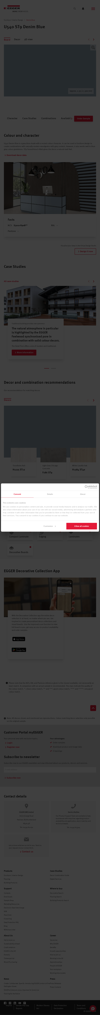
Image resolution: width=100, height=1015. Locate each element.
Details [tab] (50, 494)
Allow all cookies (81, 526)
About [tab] (82, 494)
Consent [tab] (17, 494)
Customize (48, 526)
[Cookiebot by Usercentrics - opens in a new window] (86, 487)
